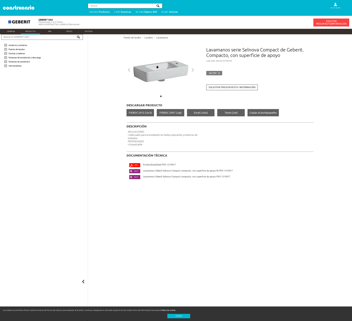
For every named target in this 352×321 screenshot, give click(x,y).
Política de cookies (168, 310)
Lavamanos (162, 37)
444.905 (99, 12)
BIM (49, 31)
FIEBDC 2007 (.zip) (171, 112)
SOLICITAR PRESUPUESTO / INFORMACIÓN (232, 87)
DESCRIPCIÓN (137, 126)
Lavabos (149, 37)
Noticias (88, 31)
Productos (30, 31)
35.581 (169, 12)
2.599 (122, 12)
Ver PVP (214, 73)
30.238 (146, 12)
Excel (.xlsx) (201, 112)
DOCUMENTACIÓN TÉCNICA (147, 155)
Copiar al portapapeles (263, 112)
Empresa (11, 31)
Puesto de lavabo (132, 37)
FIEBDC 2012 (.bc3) (140, 112)
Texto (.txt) (231, 112)
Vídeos (69, 31)
